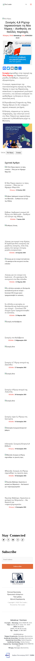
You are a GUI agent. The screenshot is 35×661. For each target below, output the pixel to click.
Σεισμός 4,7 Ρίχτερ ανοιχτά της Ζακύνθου (17, 363)
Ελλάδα (12, 219)
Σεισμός (18, 152)
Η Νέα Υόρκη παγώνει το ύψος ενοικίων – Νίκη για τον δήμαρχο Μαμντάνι (17, 185)
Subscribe (17, 566)
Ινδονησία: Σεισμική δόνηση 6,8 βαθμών (17, 445)
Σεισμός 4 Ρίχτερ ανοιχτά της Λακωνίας (16, 391)
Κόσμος (6, 35)
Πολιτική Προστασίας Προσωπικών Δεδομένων (15, 593)
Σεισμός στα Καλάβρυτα (14, 337)
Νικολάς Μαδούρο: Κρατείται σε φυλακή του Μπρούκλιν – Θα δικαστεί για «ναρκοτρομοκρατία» (17, 501)
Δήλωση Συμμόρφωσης (17, 599)
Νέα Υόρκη (10, 152)
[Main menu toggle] (31, 4)
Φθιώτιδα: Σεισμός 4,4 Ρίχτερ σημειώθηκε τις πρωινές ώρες (16, 472)
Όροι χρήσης (17, 597)
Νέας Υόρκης (7, 75)
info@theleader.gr (18, 634)
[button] (26, 4)
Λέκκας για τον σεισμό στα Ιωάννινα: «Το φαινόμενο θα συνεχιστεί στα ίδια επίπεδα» (16, 277)
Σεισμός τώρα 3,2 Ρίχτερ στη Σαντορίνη (16, 418)
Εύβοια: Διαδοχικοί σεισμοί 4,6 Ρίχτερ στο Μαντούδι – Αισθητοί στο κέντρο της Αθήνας (17, 214)
